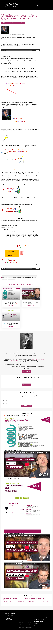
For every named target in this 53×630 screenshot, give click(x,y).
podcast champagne (12, 277)
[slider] (37, 50)
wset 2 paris (39, 601)
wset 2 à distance (29, 601)
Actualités (36, 623)
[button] (38, 5)
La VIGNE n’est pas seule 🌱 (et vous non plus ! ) (12, 450)
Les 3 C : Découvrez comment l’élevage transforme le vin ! (14, 533)
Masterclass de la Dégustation (14, 360)
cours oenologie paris (13, 598)
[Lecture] (2, 50)
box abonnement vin (14, 603)
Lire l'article (11, 305)
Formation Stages (37, 615)
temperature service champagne (24, 277)
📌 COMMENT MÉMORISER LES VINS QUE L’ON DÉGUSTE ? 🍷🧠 (16, 415)
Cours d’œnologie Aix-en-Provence (40, 619)
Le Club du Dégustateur (38, 621)
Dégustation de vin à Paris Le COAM (40, 617)
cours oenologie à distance (14, 601)
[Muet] (35, 50)
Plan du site (36, 625)
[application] (20, 50)
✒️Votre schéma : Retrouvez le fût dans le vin (12, 478)
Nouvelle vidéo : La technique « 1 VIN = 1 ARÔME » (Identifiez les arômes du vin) (18, 561)
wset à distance (11, 279)
